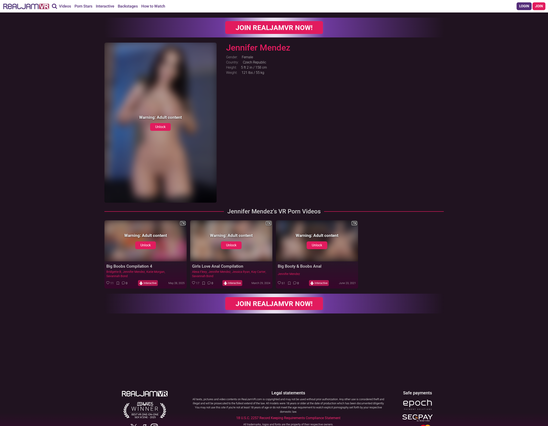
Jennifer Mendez (134, 272)
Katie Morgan (155, 272)
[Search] (54, 6)
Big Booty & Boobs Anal (299, 266)
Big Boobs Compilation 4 (129, 266)
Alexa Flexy (199, 272)
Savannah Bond (117, 276)
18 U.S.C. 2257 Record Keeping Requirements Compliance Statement (288, 418)
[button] (110, 283)
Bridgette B (113, 272)
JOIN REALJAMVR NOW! (274, 27)
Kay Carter (258, 272)
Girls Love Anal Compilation (217, 266)
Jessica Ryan (241, 272)
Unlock (160, 127)
